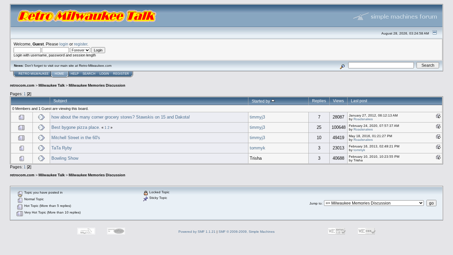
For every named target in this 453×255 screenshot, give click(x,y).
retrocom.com (22, 85)
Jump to (315, 203)
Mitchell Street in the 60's (75, 137)
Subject (60, 101)
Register (121, 73)
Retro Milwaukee (34, 73)
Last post (359, 101)
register (80, 44)
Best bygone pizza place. (75, 127)
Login (104, 73)
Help (75, 73)
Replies (319, 101)
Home (59, 73)
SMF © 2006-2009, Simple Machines (247, 231)
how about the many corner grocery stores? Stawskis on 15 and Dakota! (120, 117)
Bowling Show (64, 158)
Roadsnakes (363, 119)
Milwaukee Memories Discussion (97, 85)
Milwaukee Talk (51, 85)
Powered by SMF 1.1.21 (197, 231)
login (63, 44)
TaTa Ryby (61, 147)
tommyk (257, 147)
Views (338, 101)
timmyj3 (257, 117)
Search (89, 73)
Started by (261, 101)
